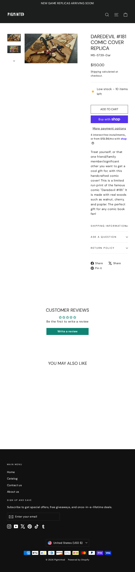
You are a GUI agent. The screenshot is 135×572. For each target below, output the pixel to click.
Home (11, 472)
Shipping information (109, 225)
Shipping (96, 71)
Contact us (14, 485)
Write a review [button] (67, 331)
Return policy (103, 247)
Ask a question (104, 236)
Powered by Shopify (78, 559)
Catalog (12, 478)
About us (13, 492)
